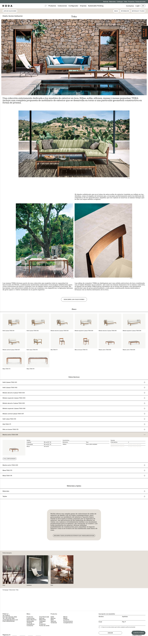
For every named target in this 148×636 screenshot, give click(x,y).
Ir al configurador (10, 458)
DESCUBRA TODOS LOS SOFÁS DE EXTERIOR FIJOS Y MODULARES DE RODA (74, 535)
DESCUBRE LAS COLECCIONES (74, 299)
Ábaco (116, 11)
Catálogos (120, 1)
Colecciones (62, 6)
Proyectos (131, 1)
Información (125, 11)
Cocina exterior (68, 621)
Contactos (130, 6)
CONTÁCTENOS (138, 633)
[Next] (110, 57)
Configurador (73, 6)
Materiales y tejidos (138, 11)
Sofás (52, 617)
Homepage (5, 590)
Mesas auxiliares (66, 619)
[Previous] (37, 57)
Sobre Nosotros (31, 620)
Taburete (53, 621)
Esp (143, 6)
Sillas (52, 620)
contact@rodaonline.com (10, 620)
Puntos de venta (140, 1)
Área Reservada (44, 617)
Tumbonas (54, 622)
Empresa (83, 6)
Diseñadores (30, 624)
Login (137, 6)
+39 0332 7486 (9, 618)
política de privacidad (130, 627)
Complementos (68, 622)
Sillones (53, 618)
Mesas (65, 617)
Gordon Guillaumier (15, 16)
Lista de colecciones (10, 11)
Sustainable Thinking (95, 6)
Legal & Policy (136, 631)
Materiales (112, 1)
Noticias (105, 1)
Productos (52, 6)
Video (125, 1)
